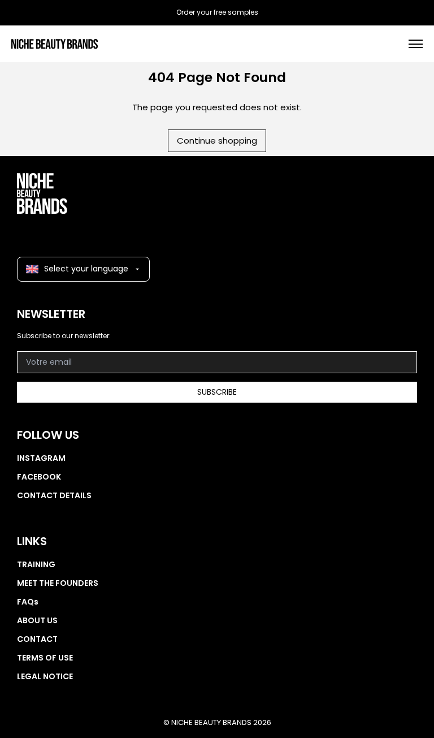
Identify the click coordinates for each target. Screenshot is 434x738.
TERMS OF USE (45, 657)
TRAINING (36, 564)
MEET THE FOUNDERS (57, 583)
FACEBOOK (39, 476)
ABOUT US (37, 620)
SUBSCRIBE (217, 392)
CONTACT (37, 639)
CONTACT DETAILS (54, 495)
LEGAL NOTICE (45, 676)
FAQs (27, 601)
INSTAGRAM (41, 458)
